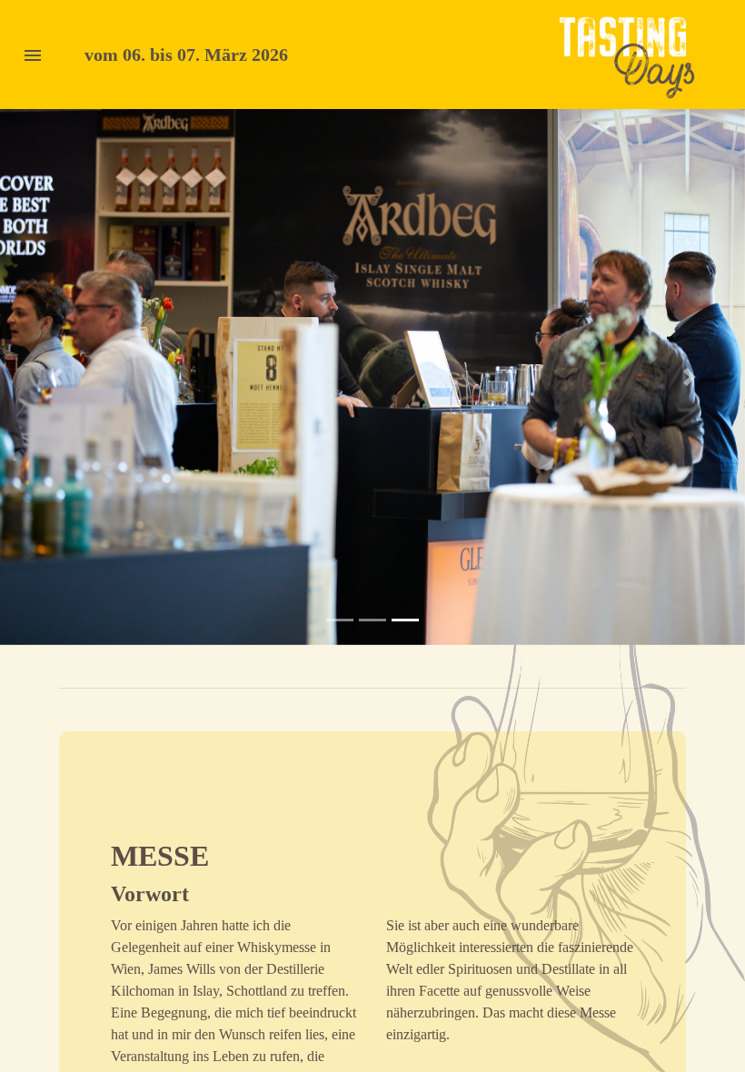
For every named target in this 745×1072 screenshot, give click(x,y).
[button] (56, 377)
